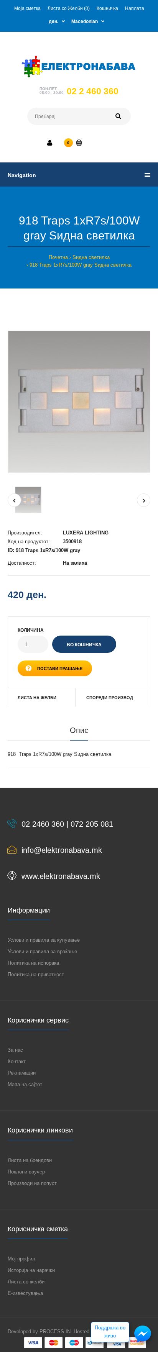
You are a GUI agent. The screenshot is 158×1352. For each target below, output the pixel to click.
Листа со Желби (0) (69, 8)
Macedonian (84, 21)
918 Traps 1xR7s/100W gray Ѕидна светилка (81, 265)
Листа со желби (26, 1282)
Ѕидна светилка (91, 257)
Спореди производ (109, 697)
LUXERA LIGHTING (86, 533)
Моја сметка (27, 8)
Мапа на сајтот (25, 1084)
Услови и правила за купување (44, 940)
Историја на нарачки (31, 1270)
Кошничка (107, 8)
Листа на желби (37, 697)
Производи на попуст (32, 1183)
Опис (79, 730)
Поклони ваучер (26, 1172)
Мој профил (21, 1259)
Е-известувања (25, 1293)
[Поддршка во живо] (142, 1342)
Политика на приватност (36, 974)
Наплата (134, 8)
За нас (15, 1050)
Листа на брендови (30, 1160)
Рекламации (22, 1073)
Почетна (58, 257)
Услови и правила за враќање (42, 951)
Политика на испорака (33, 963)
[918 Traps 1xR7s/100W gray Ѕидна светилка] (79, 402)
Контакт (17, 1061)
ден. (53, 21)
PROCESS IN (55, 1331)
